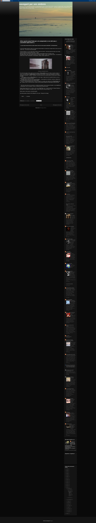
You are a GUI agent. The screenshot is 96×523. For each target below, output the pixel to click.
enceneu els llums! (69, 213)
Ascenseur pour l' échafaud (72, 314)
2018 (67, 476)
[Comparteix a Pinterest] (41, 100)
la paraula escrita (69, 283)
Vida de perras (69, 423)
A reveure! (72, 377)
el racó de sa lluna (69, 170)
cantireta (68, 96)
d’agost (68, 501)
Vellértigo (68, 412)
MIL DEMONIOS (69, 299)
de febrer (69, 510)
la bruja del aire (69, 263)
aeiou (67, 55)
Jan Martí (72, 413)
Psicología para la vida (70, 354)
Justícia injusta (68, 161)
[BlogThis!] (37, 100)
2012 (67, 485)
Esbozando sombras (70, 226)
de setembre (69, 499)
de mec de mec (69, 136)
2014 (67, 482)
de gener (69, 511)
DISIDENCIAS (68, 157)
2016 (67, 479)
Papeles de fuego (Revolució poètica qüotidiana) (69, 340)
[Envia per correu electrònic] (36, 100)
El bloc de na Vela (69, 160)
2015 (67, 481)
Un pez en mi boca (69, 398)
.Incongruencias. (69, 44)
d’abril (68, 507)
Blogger (51, 520)
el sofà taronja (69, 182)
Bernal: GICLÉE (69, 336)
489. (71, 146)
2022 (67, 470)
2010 (67, 513)
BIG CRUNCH (68, 70)
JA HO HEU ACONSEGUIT (68, 252)
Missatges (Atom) (43, 107)
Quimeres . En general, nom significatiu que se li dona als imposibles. (70, 366)
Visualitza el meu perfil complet (70, 450)
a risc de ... (72, 253)
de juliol (68, 502)
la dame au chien (69, 271)
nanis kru (73, 441)
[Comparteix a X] (38, 100)
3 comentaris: (32, 100)
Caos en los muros (69, 110)
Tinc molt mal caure (70, 388)
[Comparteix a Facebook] (39, 100)
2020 (67, 473)
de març (68, 508)
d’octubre (69, 488)
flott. (67, 124)
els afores (68, 194)
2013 (67, 484)
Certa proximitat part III (70, 326)
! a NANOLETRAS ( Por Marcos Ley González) (70, 41)
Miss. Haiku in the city (70, 312)
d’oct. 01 (69, 497)
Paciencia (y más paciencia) (70, 355)
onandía (67, 335)
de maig (68, 505)
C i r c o (71, 264)
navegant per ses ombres (32, 4)
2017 (67, 478)
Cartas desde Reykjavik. (70, 123)
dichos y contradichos (70, 145)
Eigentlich (72, 45)
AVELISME (68, 67)
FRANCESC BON (69, 239)
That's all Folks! (69, 389)
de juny (68, 504)
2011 (67, 487)
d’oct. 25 (69, 489)
